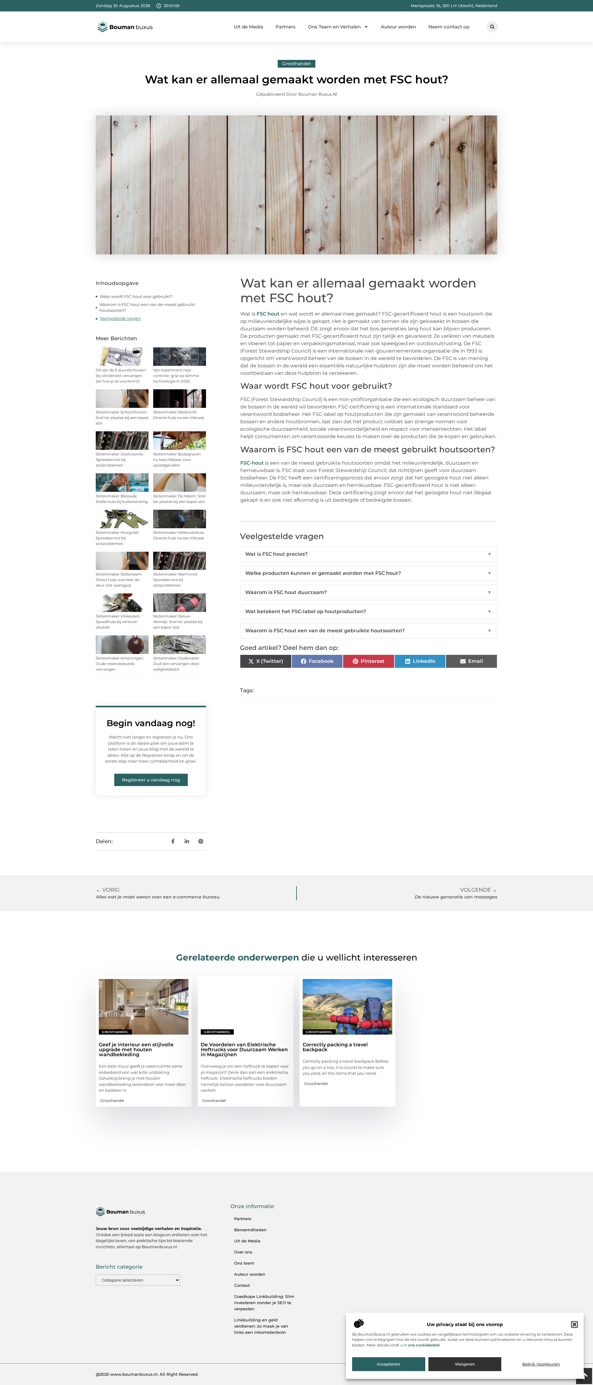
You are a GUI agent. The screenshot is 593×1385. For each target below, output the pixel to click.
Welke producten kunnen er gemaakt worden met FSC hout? (368, 573)
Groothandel (296, 63)
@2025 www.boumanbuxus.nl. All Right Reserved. (147, 1374)
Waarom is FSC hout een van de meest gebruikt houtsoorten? (147, 307)
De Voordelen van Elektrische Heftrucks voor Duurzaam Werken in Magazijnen (244, 1049)
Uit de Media (248, 27)
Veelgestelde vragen (120, 318)
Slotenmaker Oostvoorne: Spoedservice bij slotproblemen (120, 459)
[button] (574, 1324)
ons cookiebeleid (423, 1345)
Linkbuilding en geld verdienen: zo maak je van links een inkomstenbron (261, 1326)
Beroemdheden (250, 1229)
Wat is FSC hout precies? (368, 554)
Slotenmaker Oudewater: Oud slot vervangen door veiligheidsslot (176, 664)
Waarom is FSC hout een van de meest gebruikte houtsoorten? (368, 631)
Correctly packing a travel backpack (335, 1047)
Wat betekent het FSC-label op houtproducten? (368, 611)
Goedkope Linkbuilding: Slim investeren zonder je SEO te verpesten (264, 1302)
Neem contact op (448, 27)
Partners (285, 27)
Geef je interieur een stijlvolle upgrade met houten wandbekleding (136, 1049)
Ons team (244, 1263)
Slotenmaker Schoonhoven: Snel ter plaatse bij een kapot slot (122, 417)
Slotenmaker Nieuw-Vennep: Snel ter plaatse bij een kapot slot (177, 622)
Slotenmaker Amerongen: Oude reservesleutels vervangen (120, 664)
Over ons (243, 1251)
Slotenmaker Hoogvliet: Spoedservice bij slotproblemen (118, 538)
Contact (242, 1285)
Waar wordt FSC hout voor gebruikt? (136, 296)
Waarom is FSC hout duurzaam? (368, 592)
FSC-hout (252, 463)
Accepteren (388, 1364)
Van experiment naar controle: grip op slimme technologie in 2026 (176, 375)
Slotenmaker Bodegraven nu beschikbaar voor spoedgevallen (177, 459)
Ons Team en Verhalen (334, 27)
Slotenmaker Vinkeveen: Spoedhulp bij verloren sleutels (118, 622)
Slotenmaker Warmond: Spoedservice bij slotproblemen (175, 580)
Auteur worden (398, 27)
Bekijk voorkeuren (541, 1364)
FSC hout (268, 314)
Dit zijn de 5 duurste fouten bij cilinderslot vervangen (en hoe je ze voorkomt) (121, 375)
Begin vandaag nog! (151, 723)
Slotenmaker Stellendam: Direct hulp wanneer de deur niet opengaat (119, 580)
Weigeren (465, 1364)
